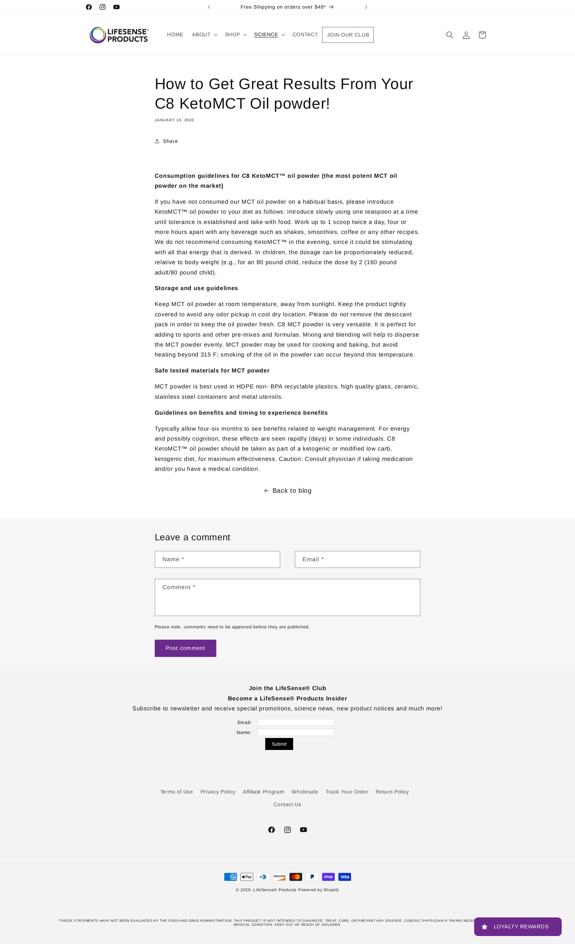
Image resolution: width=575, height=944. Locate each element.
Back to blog (292, 490)
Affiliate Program (263, 791)
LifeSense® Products (274, 890)
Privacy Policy (218, 791)
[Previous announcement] (209, 7)
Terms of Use (176, 791)
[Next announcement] (366, 7)
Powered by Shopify (318, 890)
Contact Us (287, 804)
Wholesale (304, 791)
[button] (204, 34)
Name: (244, 732)
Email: (245, 722)
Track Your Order (347, 791)
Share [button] (170, 141)
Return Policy (392, 791)
